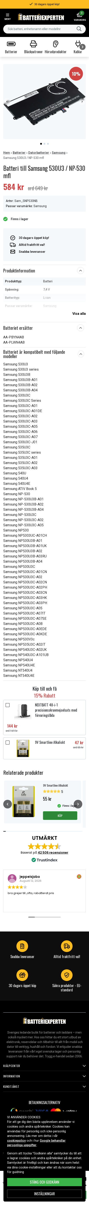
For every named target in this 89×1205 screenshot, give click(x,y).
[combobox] (44, 29)
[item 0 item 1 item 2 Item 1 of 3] (44, 101)
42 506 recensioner (53, 852)
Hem (6, 152)
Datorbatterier (38, 152)
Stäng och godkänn (44, 1182)
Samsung (58, 152)
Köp (60, 815)
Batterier (19, 152)
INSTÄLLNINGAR (44, 1193)
